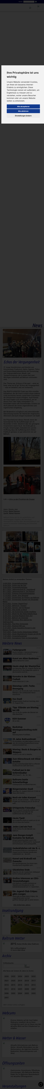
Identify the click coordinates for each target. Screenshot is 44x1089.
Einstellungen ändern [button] (23, 116)
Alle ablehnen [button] (23, 111)
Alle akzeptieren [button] (23, 106)
